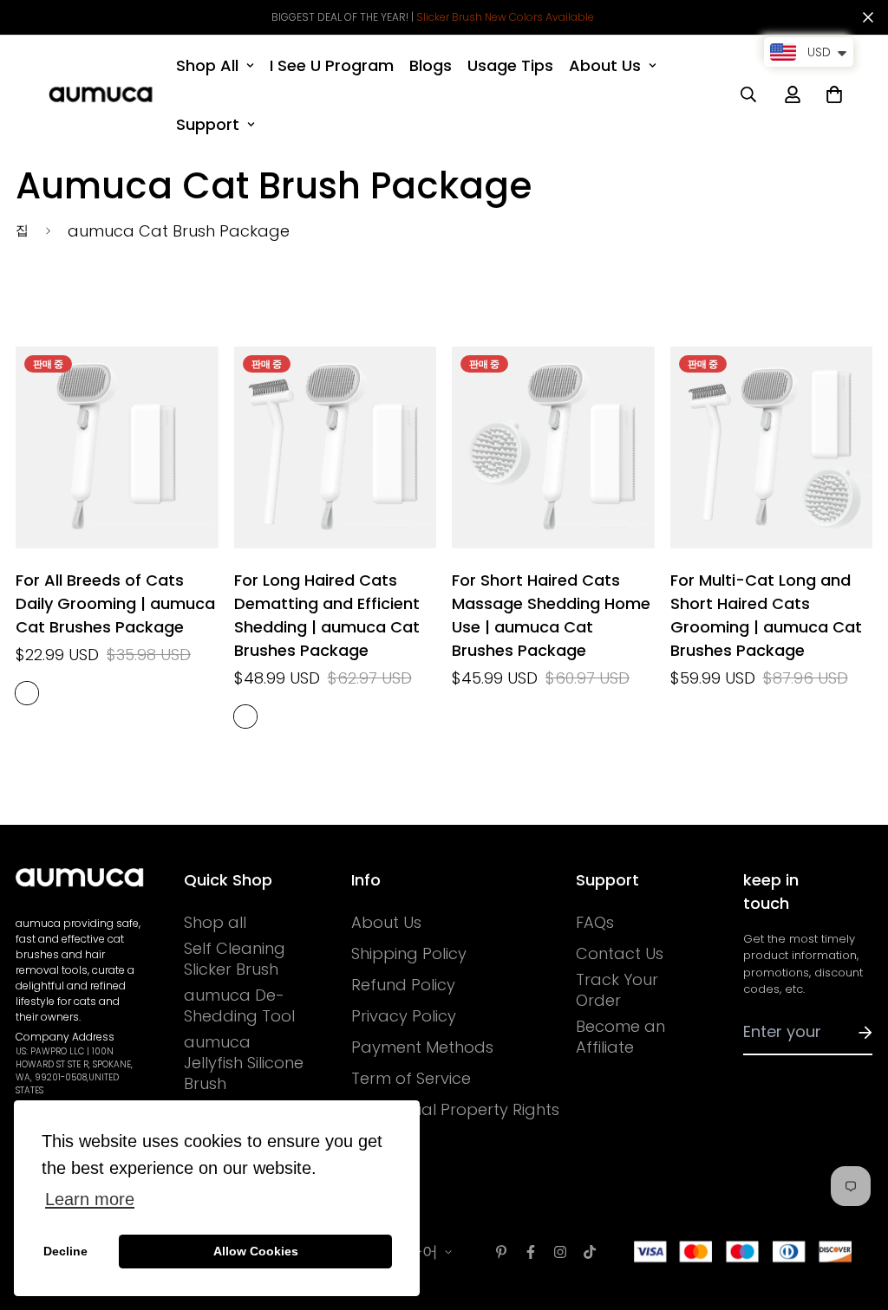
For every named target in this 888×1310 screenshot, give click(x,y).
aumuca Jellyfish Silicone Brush (244, 1063)
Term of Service (411, 1078)
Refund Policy (403, 985)
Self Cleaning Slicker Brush (234, 959)
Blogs (430, 65)
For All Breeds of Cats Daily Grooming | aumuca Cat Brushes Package (115, 603)
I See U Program (332, 65)
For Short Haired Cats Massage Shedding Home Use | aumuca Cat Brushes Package (551, 615)
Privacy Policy (403, 1016)
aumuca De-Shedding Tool (239, 1006)
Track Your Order (617, 990)
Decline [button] (65, 1251)
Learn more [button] (89, 1199)
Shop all (215, 922)
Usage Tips (510, 65)
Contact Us (619, 954)
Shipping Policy (409, 954)
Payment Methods (422, 1047)
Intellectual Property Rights (455, 1109)
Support (207, 124)
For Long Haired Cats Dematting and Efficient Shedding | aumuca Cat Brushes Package (327, 615)
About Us (605, 65)
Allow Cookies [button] (255, 1251)
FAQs (595, 922)
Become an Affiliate (620, 1037)
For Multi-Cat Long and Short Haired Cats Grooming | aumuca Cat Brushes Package (766, 615)
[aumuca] (101, 94)
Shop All (207, 65)
